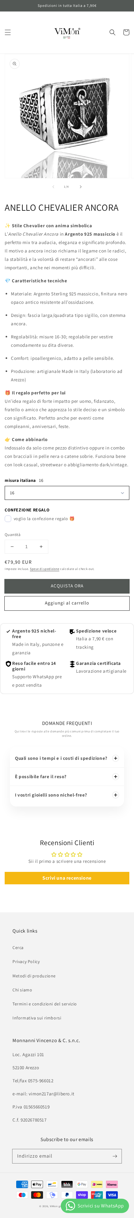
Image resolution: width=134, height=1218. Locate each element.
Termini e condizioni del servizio (44, 1004)
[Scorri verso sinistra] (53, 187)
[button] (8, 32)
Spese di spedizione (44, 569)
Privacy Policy (26, 961)
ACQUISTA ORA (67, 586)
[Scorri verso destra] (81, 187)
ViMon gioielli (59, 1206)
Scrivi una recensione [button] (67, 878)
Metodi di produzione (34, 976)
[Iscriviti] (115, 1156)
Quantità (13, 534)
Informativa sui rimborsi (36, 1018)
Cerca (18, 947)
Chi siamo (22, 990)
